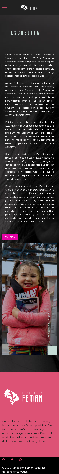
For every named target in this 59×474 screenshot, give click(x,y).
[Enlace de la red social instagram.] (20, 459)
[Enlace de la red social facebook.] (3, 459)
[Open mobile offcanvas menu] (4, 8)
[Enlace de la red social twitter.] (12, 459)
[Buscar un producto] (55, 7)
